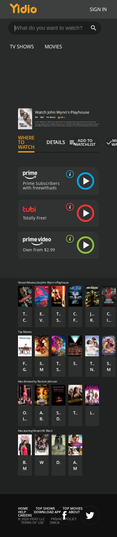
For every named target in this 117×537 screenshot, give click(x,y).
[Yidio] (23, 9)
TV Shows (22, 46)
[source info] (69, 174)
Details (55, 142)
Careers (25, 515)
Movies (53, 46)
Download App (47, 512)
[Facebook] (64, 515)
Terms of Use (32, 522)
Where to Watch (26, 142)
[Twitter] (89, 515)
